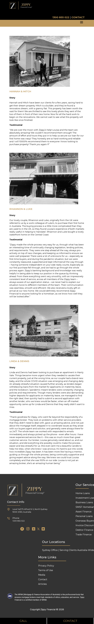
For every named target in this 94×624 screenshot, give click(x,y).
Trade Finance (84, 534)
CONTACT (78, 17)
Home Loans (83, 493)
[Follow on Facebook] (22, 529)
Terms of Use (45, 570)
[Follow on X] (38, 529)
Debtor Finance (84, 530)
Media (41, 574)
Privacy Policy (46, 565)
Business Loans (84, 502)
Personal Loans (84, 516)
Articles (42, 584)
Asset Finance (83, 511)
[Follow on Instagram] (28, 529)
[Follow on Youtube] (43, 528)
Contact (42, 579)
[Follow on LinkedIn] (33, 528)
